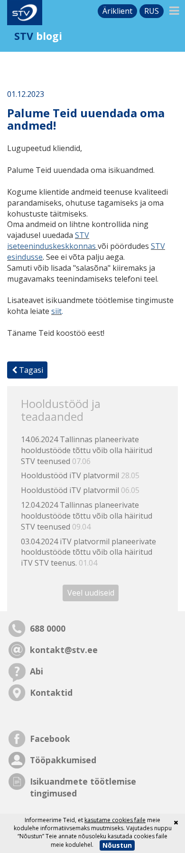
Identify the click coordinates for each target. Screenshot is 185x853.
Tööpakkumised (63, 760)
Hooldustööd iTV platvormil (80, 475)
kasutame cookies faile (115, 820)
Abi (36, 671)
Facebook (50, 738)
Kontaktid (51, 692)
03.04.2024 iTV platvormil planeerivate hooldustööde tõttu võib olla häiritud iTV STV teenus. (88, 552)
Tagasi (30, 370)
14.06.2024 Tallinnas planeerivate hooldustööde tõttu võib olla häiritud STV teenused (86, 450)
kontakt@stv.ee (64, 649)
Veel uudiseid (90, 593)
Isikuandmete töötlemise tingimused (83, 787)
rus (151, 11)
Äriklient (117, 11)
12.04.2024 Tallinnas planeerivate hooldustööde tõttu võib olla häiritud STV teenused (86, 516)
